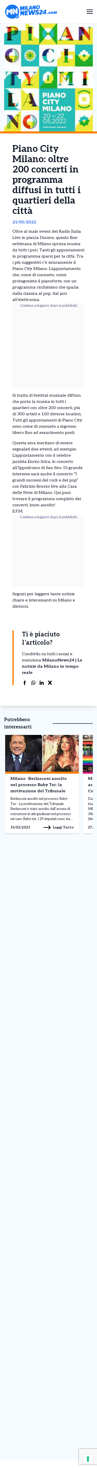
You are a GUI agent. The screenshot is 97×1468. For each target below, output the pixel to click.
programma (43, 498)
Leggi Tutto (63, 827)
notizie (68, 594)
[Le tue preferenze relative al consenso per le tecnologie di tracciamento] (88, 1459)
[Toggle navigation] (90, 11)
